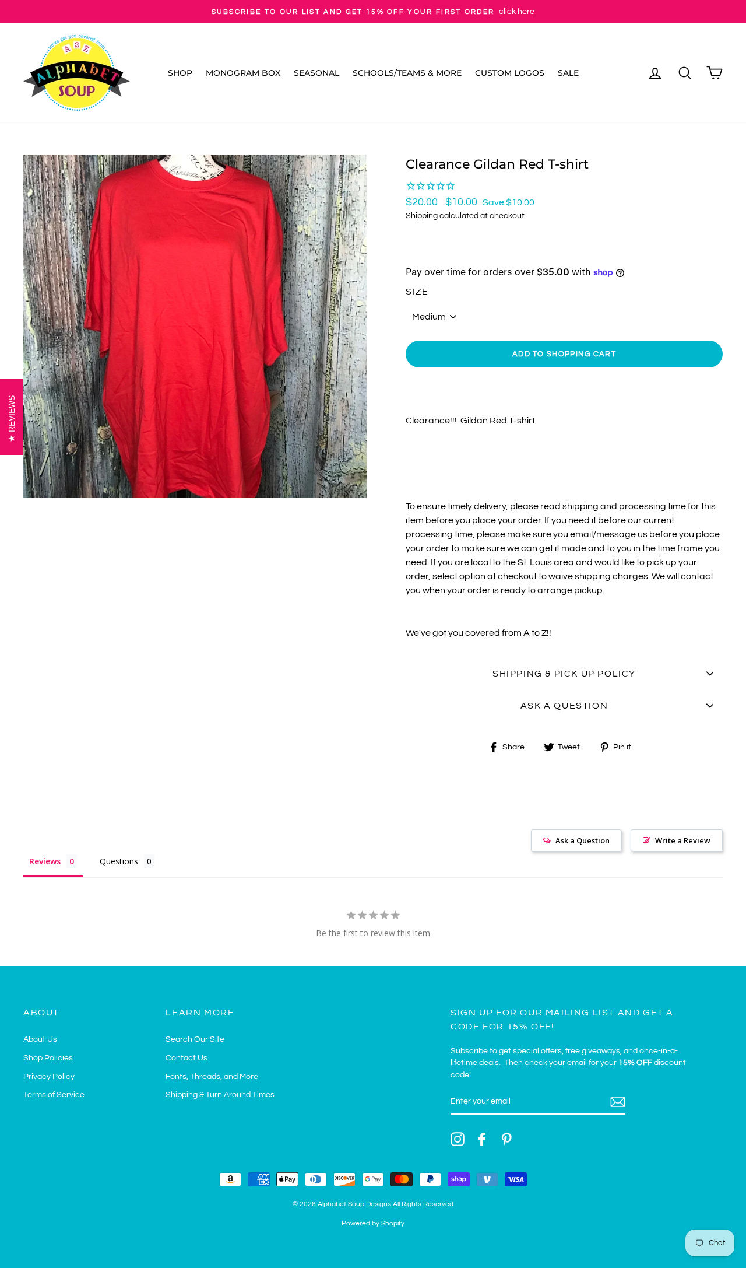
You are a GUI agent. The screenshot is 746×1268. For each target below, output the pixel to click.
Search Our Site (195, 1039)
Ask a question (564, 705)
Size (417, 291)
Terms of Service (54, 1095)
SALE (568, 73)
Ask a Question (582, 840)
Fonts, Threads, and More (212, 1077)
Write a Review (682, 840)
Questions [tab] (119, 861)
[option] (373, 11)
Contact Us (186, 1058)
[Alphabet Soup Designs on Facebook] (482, 1139)
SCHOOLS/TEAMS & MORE (407, 73)
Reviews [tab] (45, 861)
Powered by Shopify (373, 1223)
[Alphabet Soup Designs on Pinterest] (506, 1139)
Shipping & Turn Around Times (220, 1095)
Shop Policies (48, 1058)
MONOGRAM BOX (243, 73)
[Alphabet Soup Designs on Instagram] (458, 1139)
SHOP (180, 73)
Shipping (422, 216)
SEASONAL (316, 73)
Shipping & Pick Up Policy (564, 673)
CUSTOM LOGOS (509, 73)
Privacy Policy (49, 1077)
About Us (40, 1039)
